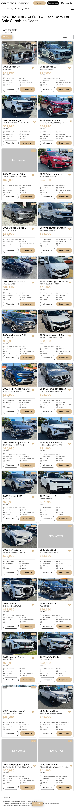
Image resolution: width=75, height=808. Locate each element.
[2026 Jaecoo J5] (56, 482)
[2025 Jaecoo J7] (56, 52)
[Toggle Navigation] (72, 8)
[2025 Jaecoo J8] (19, 52)
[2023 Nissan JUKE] (19, 482)
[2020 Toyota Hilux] (56, 697)
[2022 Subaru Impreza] (56, 160)
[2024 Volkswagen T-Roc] (19, 321)
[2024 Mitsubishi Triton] (19, 160)
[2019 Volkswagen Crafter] (56, 214)
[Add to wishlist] (32, 67)
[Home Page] (15, 3)
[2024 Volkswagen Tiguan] (56, 375)
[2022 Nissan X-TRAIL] (56, 106)
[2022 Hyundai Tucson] (56, 428)
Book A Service (53, 3)
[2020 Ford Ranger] (19, 106)
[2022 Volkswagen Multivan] (56, 267)
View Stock (39, 3)
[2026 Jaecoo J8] (56, 536)
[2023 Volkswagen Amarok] (19, 375)
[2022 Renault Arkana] (19, 267)
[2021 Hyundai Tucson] (19, 643)
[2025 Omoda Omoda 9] (19, 214)
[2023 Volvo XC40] (19, 536)
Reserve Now (27, 89)
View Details (10, 89)
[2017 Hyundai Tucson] (19, 697)
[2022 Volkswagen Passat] (19, 428)
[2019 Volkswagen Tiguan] (19, 750)
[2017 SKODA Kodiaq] (56, 643)
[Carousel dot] (16, 62)
